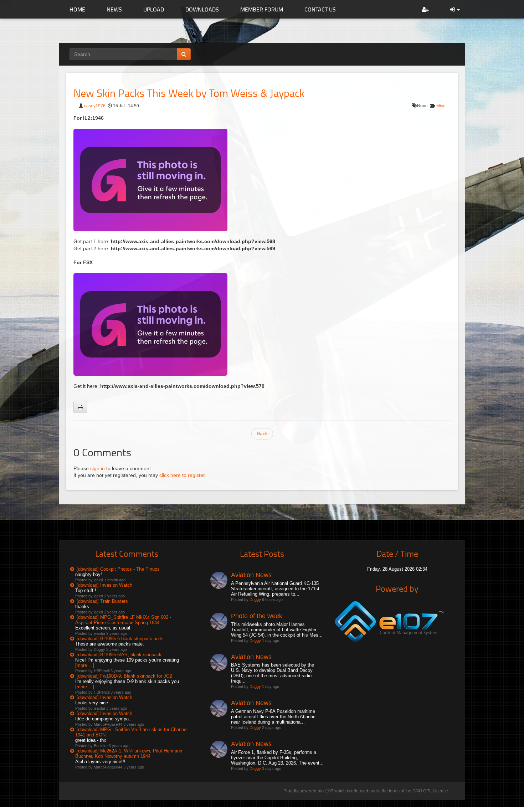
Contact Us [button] (320, 9)
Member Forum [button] (261, 9)
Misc (440, 105)
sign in (97, 468)
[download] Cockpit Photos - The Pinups (118, 569)
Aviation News (251, 575)
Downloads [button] (202, 9)
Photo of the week (256, 616)
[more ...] (84, 665)
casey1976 (95, 105)
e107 (328, 790)
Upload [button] (153, 9)
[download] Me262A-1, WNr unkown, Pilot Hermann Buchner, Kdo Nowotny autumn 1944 (128, 753)
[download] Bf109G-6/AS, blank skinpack (119, 654)
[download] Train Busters (102, 601)
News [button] (114, 9)
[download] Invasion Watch (104, 585)
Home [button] (77, 9)
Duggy (255, 599)
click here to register (182, 475)
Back (262, 433)
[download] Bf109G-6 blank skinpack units (120, 638)
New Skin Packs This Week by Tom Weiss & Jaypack (188, 93)
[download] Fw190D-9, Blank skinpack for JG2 (124, 676)
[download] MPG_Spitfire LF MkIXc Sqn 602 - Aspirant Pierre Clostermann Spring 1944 (123, 620)
